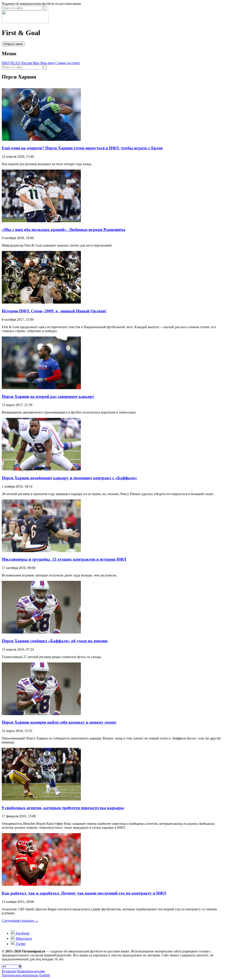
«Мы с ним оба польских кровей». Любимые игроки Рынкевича (63, 229)
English (44, 975)
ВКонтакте (23, 938)
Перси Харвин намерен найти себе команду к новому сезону (59, 722)
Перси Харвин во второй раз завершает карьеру (48, 396)
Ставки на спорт (67, 63)
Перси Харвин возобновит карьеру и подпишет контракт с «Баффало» (69, 478)
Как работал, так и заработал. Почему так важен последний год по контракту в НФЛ (84, 893)
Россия (26, 63)
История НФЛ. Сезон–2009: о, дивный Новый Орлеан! (54, 311)
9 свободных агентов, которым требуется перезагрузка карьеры (63, 807)
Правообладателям (31, 971)
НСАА (15, 63)
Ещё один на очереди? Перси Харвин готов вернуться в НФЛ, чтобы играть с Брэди (82, 148)
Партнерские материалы (20, 975)
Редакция (9, 971)
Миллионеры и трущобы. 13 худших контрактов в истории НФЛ (64, 559)
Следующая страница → (20, 920)
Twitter (20, 944)
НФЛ (5, 63)
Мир (36, 63)
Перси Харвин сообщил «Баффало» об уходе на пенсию (55, 641)
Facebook (22, 933)
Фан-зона (47, 63)
